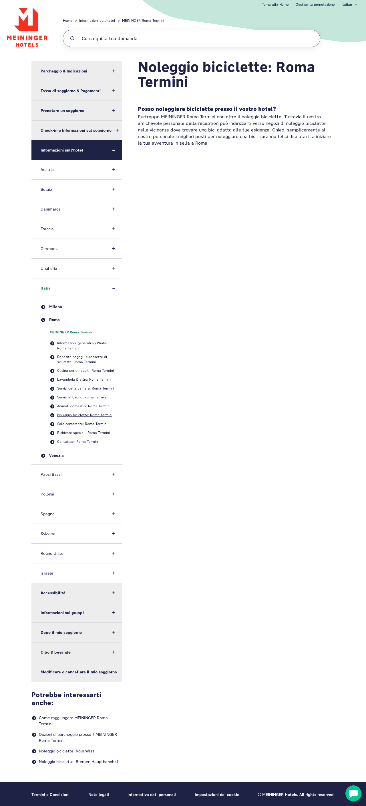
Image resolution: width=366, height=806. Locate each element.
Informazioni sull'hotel (97, 20)
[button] (76, 71)
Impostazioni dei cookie (217, 794)
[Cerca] (72, 38)
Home (67, 20)
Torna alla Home (275, 4)
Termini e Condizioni (50, 794)
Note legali (98, 794)
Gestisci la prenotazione (315, 4)
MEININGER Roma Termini (143, 20)
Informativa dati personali (152, 794)
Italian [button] (347, 4)
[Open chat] (353, 793)
